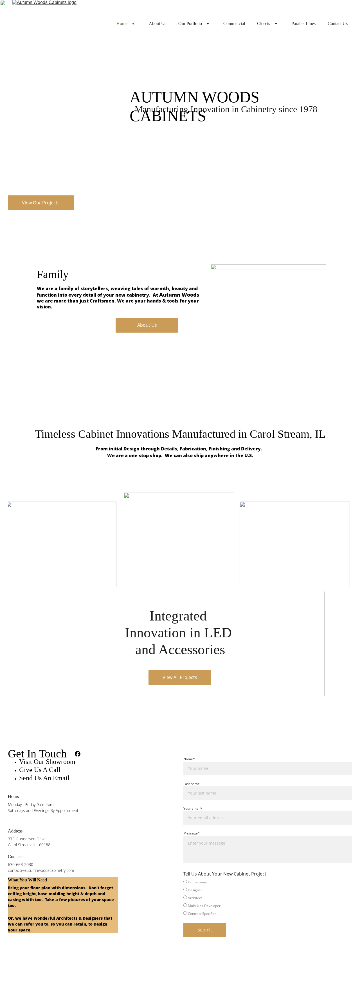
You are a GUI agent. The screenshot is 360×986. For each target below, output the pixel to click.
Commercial (234, 23)
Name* (189, 759)
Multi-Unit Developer (203, 905)
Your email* (192, 808)
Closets (263, 23)
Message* (191, 833)
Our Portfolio (190, 23)
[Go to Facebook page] (77, 754)
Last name (191, 783)
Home (121, 23)
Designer (194, 890)
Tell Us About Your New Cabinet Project (224, 874)
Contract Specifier (201, 913)
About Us (157, 23)
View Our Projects (41, 203)
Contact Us (338, 23)
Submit (204, 930)
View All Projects (180, 677)
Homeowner (197, 882)
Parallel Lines (303, 23)
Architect (194, 897)
